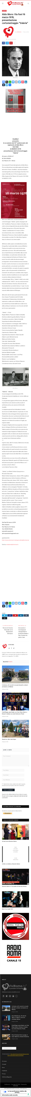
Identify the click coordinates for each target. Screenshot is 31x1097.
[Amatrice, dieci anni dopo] (15, 728)
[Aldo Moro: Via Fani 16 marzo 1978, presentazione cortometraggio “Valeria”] (15, 61)
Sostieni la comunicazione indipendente (12, 810)
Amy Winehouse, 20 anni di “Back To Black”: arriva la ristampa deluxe (19, 1017)
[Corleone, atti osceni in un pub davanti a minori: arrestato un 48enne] (15, 674)
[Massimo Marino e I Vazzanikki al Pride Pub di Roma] (15, 877)
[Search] (28, 3)
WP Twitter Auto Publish (9, 1088)
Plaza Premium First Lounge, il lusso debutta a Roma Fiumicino (20, 1036)
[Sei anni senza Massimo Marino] (15, 832)
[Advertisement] (15, 125)
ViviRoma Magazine (7, 1077)
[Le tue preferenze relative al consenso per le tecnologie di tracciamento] (28, 1094)
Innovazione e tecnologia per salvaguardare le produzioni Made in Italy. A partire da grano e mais (23, 632)
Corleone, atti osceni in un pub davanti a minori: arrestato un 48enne (15, 686)
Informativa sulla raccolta (10, 1095)
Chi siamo (4, 1061)
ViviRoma (19, 32)
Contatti (4, 1064)
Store (3, 1067)
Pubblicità (4, 1070)
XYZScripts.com (23, 1088)
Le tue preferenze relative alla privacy (17, 1091)
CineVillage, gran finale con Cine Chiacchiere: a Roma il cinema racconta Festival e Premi (14, 713)
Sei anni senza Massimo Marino (9, 841)
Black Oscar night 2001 (7, 909)
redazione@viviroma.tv (12, 544)
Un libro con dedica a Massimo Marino (11, 864)
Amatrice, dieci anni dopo (9, 739)
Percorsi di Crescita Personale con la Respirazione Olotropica (8, 631)
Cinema (4, 10)
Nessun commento (12, 39)
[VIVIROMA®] (15, 3)
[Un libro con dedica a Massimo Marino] (15, 854)
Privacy (4, 1073)
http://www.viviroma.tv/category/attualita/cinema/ (15, 540)
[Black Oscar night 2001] (15, 899)
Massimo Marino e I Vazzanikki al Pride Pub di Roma (14, 886)
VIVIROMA (15, 1085)
